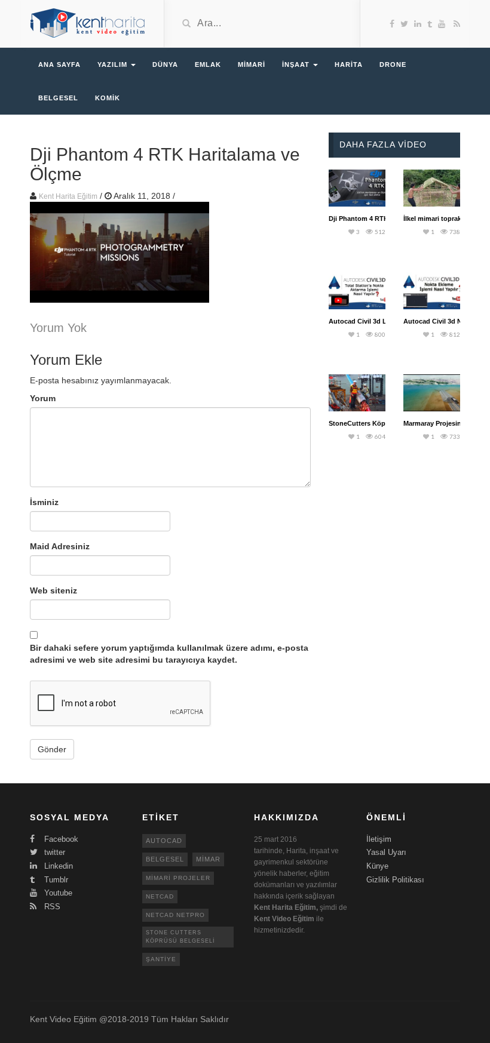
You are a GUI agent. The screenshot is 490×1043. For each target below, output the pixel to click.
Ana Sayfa (59, 64)
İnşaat (297, 64)
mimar (208, 859)
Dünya (165, 64)
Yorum (43, 398)
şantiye (161, 959)
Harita (349, 64)
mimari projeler (178, 878)
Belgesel (58, 97)
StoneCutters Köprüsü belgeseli (379, 423)
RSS (51, 906)
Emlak (208, 64)
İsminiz (44, 502)
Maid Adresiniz (60, 546)
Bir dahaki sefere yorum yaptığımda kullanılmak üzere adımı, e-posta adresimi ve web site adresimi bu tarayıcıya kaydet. (169, 653)
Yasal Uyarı (386, 852)
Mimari (251, 64)
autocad (164, 840)
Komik (107, 97)
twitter (53, 852)
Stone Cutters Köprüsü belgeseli (180, 936)
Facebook (60, 839)
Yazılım (113, 64)
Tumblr (55, 879)
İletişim (378, 839)
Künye (377, 866)
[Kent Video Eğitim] (88, 22)
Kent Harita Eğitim (68, 196)
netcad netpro (175, 915)
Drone (392, 64)
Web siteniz (53, 590)
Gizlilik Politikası (395, 879)
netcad (160, 896)
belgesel (165, 859)
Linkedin (57, 866)
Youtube (57, 892)
